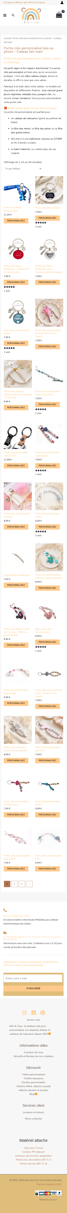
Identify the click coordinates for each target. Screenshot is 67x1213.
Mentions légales (46, 1184)
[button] (13, 15)
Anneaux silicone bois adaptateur (33, 1155)
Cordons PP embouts (33, 1152)
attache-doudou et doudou (33, 1090)
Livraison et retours (33, 1112)
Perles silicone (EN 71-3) (33, 1163)
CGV (58, 1184)
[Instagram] (24, 1012)
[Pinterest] (42, 1012)
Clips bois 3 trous (33, 1148)
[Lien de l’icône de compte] (62, 2)
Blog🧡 (33, 1094)
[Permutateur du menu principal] (4, 15)
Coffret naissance (33, 1078)
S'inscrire (33, 988)
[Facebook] (33, 1012)
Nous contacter (33, 1118)
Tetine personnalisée (33, 1074)
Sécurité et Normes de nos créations (34, 1056)
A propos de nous (33, 1052)
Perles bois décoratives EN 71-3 (33, 1159)
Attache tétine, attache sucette (33, 1086)
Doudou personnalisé (33, 1082)
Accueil (7, 38)
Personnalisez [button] (16, 221)
